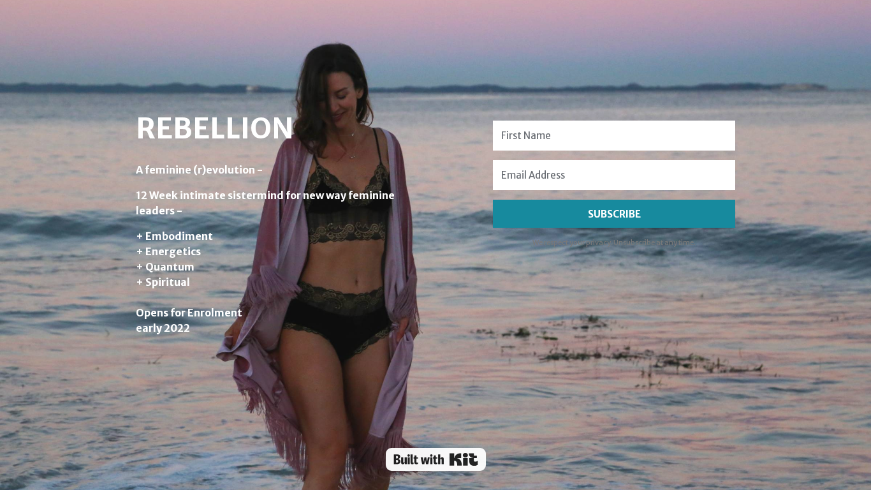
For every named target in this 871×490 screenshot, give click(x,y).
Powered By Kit (436, 459)
